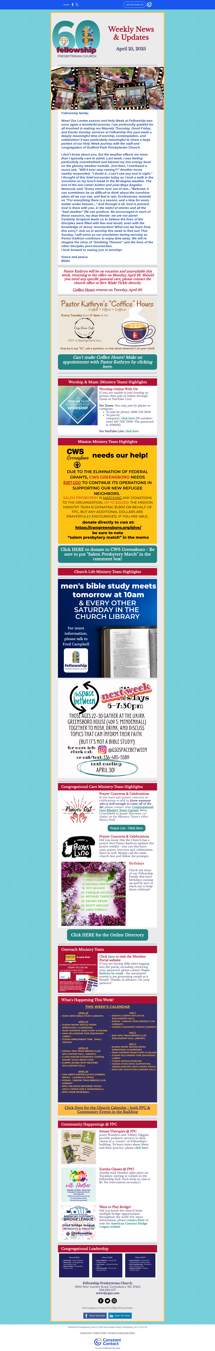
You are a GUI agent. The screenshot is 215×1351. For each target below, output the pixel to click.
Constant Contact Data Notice (121, 1333)
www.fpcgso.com (107, 1293)
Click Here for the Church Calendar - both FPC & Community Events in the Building (107, 1110)
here (111, 956)
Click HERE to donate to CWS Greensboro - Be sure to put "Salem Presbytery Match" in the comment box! (108, 554)
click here (128, 418)
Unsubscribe (86, 1333)
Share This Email (97, 1316)
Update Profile (99, 1333)
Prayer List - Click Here (126, 828)
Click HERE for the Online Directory (107, 935)
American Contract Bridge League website (123, 1225)
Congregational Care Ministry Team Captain (126, 808)
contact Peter (136, 1220)
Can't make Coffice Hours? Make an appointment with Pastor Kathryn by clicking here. (107, 362)
